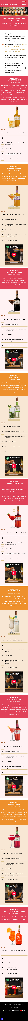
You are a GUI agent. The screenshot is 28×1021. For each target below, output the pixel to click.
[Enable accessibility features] (2, 1019)
